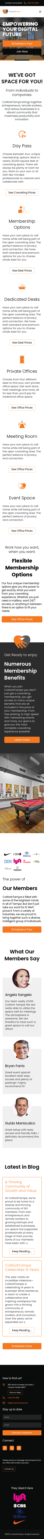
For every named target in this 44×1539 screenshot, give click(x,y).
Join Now (22, 51)
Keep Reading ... (22, 1251)
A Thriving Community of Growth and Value (20, 1186)
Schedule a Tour (22, 43)
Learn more (22, 740)
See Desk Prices (22, 270)
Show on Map (15, 1392)
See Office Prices (22, 407)
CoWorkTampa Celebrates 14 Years (22, 1267)
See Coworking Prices (22, 192)
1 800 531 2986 (33, 3)
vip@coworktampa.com (18, 1403)
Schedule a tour (22, 1346)
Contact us (9, 1469)
